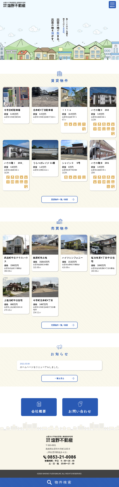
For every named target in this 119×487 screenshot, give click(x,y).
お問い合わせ (80, 411)
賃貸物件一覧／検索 (59, 199)
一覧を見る (59, 378)
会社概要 (38, 411)
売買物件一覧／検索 (59, 325)
